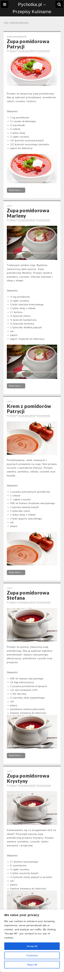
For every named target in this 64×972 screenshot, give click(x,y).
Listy (9, 206)
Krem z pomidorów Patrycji (29, 408)
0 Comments (43, 50)
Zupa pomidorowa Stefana (28, 595)
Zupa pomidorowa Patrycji (28, 43)
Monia (13, 50)
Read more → (16, 190)
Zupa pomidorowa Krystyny (28, 778)
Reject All (32, 964)
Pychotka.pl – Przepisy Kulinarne (32, 8)
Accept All (32, 946)
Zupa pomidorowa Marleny (28, 213)
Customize (32, 955)
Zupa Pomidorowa (17, 37)
